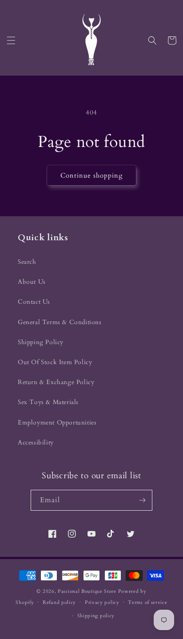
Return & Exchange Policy (56, 382)
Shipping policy (96, 615)
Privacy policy (102, 602)
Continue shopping (91, 175)
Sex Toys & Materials (48, 402)
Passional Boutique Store (87, 591)
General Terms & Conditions (60, 322)
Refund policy (59, 602)
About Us (32, 282)
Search (27, 262)
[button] (11, 40)
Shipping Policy (41, 342)
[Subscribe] (142, 500)
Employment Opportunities (57, 422)
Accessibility (36, 442)
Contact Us (34, 302)
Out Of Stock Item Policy (55, 362)
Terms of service (147, 602)
